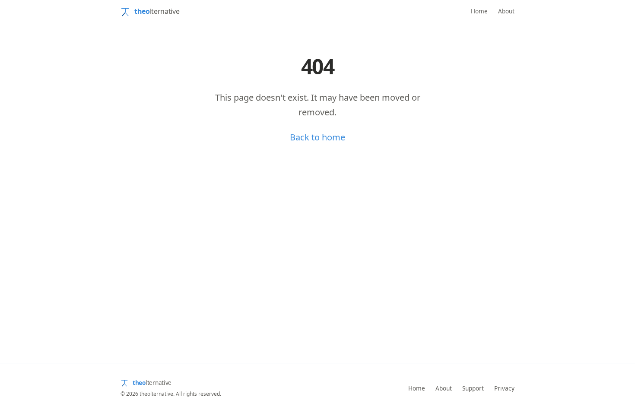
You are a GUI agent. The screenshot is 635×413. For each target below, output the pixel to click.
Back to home (317, 137)
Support (473, 388)
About (506, 11)
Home (479, 11)
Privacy (504, 388)
